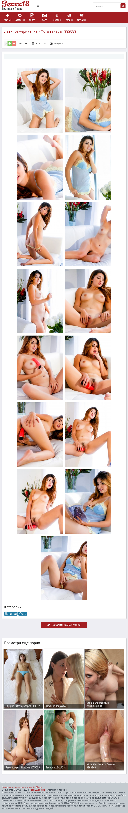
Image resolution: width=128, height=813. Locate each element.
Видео (32, 20)
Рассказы (81, 20)
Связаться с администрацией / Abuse (22, 787)
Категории (20, 20)
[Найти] (123, 5)
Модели (57, 20)
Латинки (11, 614)
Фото (44, 20)
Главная (8, 20)
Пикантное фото (18, 6)
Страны (69, 20)
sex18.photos (38, 789)
